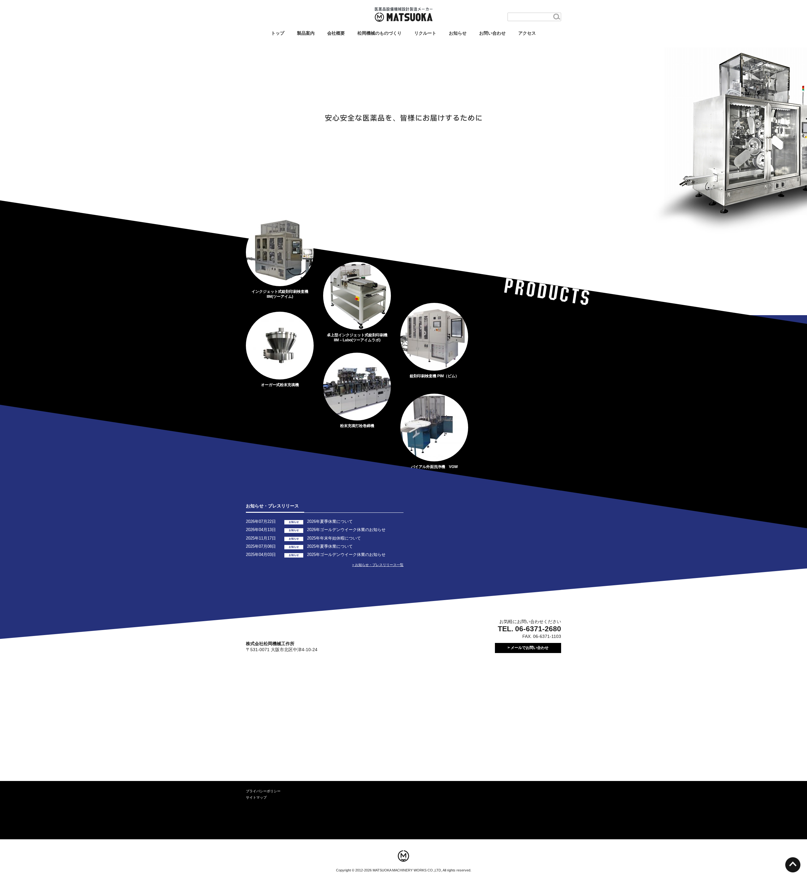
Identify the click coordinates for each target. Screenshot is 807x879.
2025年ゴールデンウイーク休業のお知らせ (346, 554)
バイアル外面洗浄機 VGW (434, 467)
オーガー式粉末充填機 (280, 385)
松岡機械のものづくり (379, 33)
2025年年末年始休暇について (334, 538)
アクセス (527, 33)
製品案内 (306, 33)
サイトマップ (256, 797)
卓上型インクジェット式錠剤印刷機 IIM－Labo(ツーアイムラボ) (357, 337)
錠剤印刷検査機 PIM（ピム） (434, 376)
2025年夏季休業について (330, 546)
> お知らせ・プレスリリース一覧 (378, 565)
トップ (277, 33)
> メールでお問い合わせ (528, 647)
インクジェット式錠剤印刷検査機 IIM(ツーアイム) (280, 294)
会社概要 (336, 33)
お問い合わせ (492, 33)
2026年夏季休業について (330, 521)
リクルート (425, 33)
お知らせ (458, 33)
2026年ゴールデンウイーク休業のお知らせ (346, 529)
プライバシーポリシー (263, 791)
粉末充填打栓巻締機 (357, 426)
